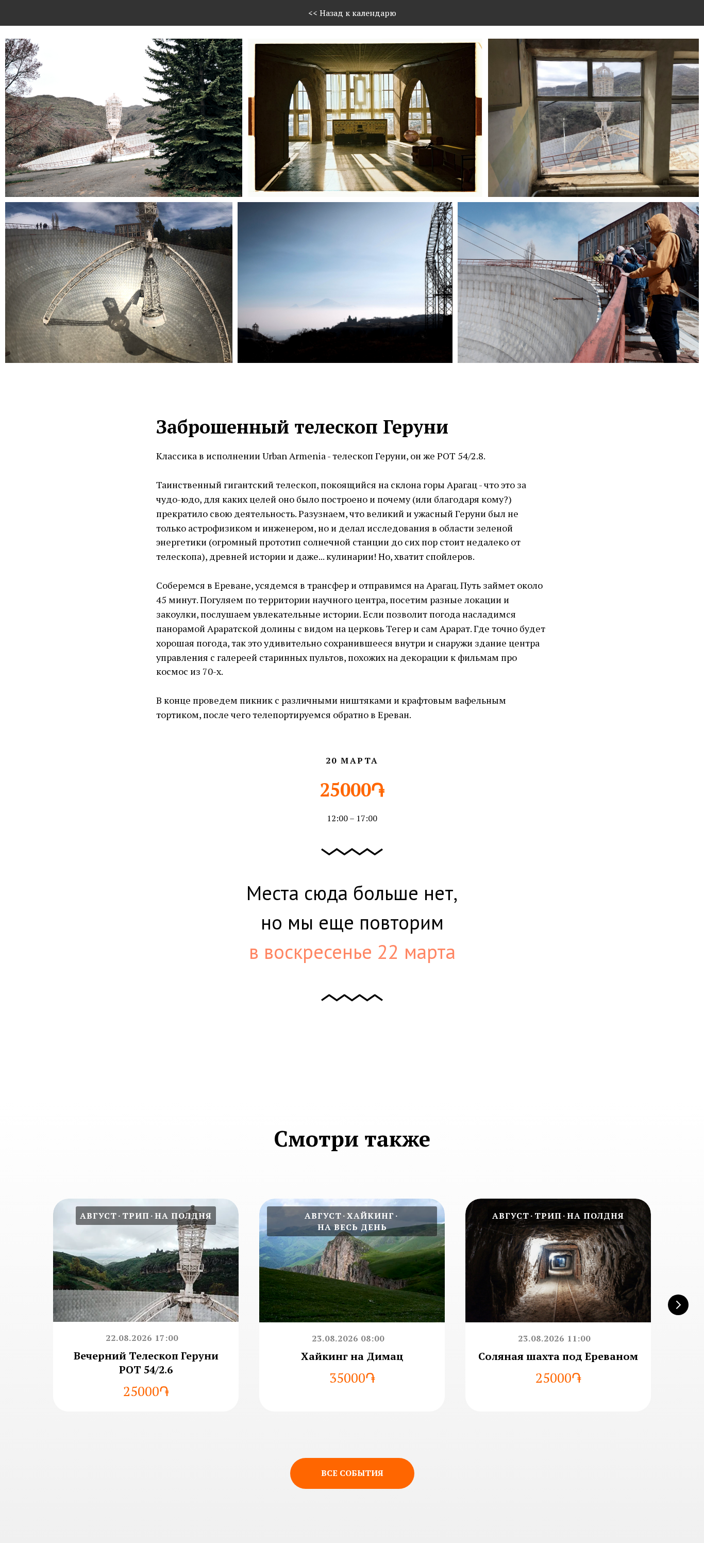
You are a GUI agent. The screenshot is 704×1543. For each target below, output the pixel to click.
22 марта (416, 951)
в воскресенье (310, 951)
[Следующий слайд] (678, 1305)
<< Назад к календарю (352, 13)
